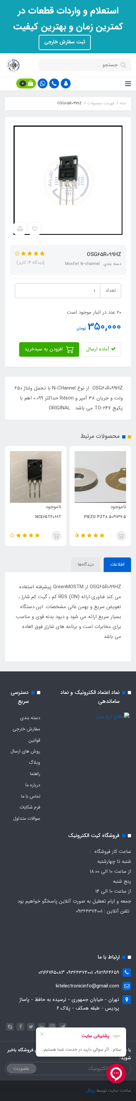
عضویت (21, 1069)
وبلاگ (34, 762)
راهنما (35, 773)
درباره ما (32, 785)
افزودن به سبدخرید (44, 349)
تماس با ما (30, 796)
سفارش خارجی (26, 729)
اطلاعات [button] (117, 564)
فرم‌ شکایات (29, 807)
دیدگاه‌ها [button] (86, 564)
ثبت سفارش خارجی (64, 42)
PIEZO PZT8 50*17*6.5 (105, 517)
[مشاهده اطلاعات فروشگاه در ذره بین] (113, 716)
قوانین (34, 740)
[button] (66, 83)
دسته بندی (30, 717)
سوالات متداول (26, 818)
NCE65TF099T (48, 517)
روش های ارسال (25, 751)
